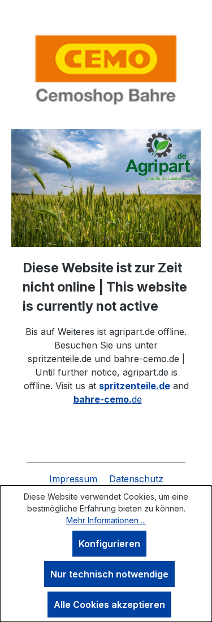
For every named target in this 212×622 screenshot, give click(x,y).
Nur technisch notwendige (109, 574)
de (107, 399)
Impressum (74, 478)
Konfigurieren (109, 543)
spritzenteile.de (134, 385)
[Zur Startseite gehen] (106, 69)
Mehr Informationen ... (106, 520)
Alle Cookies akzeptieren (109, 604)
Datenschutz (136, 478)
